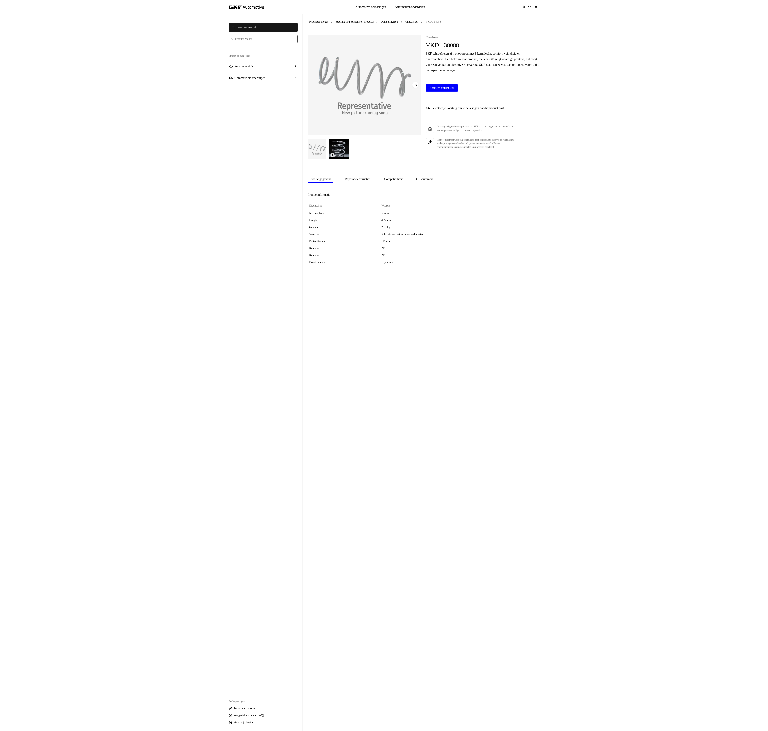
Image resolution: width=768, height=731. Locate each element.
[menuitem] (373, 7)
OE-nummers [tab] (424, 179)
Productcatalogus (318, 21)
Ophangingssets (389, 21)
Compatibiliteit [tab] (393, 179)
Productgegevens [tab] (320, 179)
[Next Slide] (415, 85)
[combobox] (263, 39)
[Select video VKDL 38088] (339, 149)
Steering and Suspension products (355, 21)
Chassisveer (411, 21)
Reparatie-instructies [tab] (357, 179)
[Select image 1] (317, 149)
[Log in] (536, 7)
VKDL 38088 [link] (433, 21)
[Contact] (529, 7)
